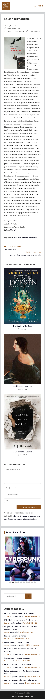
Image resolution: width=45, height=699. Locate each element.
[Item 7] (27, 582)
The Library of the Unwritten (23, 452)
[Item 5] (21, 582)
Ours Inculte (14, 632)
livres (24, 237)
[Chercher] (28, 596)
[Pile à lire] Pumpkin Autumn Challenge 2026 (20, 620)
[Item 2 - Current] (13, 582)
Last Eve (12, 661)
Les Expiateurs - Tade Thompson (16, 642)
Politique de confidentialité (22, 693)
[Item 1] (10, 582)
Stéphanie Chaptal (13, 26)
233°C (12, 639)
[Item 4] (18, 582)
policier (29, 237)
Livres (9, 31)
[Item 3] (16, 582)
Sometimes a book (16, 623)
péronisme (11, 167)
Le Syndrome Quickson (17, 616)
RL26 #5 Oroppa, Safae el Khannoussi (18, 664)
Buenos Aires (16, 237)
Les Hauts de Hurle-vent (22, 386)
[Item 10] (35, 582)
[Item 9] (32, 582)
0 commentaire (34, 31)
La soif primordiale (10, 221)
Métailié (12, 230)
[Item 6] (24, 582)
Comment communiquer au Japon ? (17, 658)
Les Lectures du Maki (17, 645)
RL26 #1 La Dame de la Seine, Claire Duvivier (21, 680)
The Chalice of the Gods (22, 326)
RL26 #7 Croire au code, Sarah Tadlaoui (19, 614)
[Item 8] (29, 582)
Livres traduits (19, 31)
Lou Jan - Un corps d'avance (15, 636)
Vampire (34, 237)
